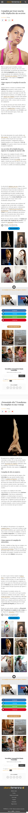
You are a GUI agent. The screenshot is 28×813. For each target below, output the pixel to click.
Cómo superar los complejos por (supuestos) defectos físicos (6, 261)
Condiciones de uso (20, 379)
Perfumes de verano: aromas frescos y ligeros (20, 343)
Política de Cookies (6, 380)
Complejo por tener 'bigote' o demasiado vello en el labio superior (20, 261)
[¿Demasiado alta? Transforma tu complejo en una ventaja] (7, 247)
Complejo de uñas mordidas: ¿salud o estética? (6, 280)
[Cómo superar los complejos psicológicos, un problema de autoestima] (21, 654)
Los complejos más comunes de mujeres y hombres (14, 289)
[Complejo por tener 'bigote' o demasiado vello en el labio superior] (21, 264)
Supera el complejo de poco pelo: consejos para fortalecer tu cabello (20, 279)
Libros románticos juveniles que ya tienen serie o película (8, 360)
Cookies (13, 793)
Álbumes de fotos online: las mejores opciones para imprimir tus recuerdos (8, 342)
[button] (3, 2)
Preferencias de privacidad (12, 379)
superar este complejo (9, 96)
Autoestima (10, 222)
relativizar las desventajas (7, 549)
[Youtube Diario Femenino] (20, 388)
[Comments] (12, 20)
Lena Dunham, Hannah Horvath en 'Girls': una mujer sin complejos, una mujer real (6, 633)
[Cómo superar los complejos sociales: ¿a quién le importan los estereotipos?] (7, 672)
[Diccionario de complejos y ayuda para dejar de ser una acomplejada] (21, 247)
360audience (17, 811)
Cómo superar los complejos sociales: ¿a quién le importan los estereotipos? (7, 668)
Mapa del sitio (14, 804)
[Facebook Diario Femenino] (8, 388)
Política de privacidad (14, 795)
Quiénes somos (14, 791)
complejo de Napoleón (11, 479)
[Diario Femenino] (14, 2)
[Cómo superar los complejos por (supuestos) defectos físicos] (7, 264)
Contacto (14, 799)
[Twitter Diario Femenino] (17, 388)
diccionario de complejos (11, 76)
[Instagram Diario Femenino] (14, 388)
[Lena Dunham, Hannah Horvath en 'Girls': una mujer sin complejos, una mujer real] (7, 636)
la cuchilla (17, 159)
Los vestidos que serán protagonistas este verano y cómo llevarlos (20, 359)
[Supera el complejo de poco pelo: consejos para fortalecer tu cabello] (21, 282)
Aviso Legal (14, 797)
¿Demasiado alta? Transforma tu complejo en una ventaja (6, 244)
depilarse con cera (13, 186)
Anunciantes (14, 801)
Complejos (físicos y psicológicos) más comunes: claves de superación (20, 668)
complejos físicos (5, 528)
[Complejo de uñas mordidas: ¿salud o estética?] (7, 282)
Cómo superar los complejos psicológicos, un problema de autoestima (19, 650)
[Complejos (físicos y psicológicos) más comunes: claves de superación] (21, 672)
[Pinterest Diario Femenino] (11, 388)
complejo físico (11, 108)
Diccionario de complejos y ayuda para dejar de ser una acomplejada (20, 244)
